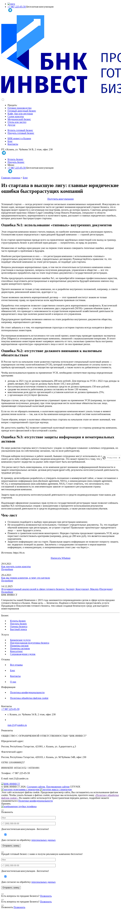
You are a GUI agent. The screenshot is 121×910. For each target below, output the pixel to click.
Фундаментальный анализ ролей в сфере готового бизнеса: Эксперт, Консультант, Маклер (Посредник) (56, 589)
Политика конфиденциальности (27, 692)
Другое (11, 125)
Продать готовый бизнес (21, 133)
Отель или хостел (17, 122)
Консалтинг (16, 651)
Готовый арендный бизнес (22, 110)
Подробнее (7, 569)
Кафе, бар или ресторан (20, 113)
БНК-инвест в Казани (19, 138)
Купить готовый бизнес (20, 130)
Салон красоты (16, 116)
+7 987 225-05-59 (17, 6)
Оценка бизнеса (18, 626)
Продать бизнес (16, 162)
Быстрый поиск (18, 629)
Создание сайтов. (36, 786)
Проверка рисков (19, 645)
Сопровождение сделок (22, 654)
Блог (10, 141)
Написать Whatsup (60, 558)
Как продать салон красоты (16, 566)
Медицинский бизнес (19, 119)
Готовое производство (20, 108)
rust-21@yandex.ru (17, 725)
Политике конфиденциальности (35, 800)
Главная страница (10, 177)
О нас (13, 681)
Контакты (13, 144)
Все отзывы (16, 664)
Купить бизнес (15, 159)
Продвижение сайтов (58, 786)
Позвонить (46, 896)
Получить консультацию (60, 199)
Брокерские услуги (20, 640)
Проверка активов (20, 648)
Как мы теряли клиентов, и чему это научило (25, 577)
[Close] (2, 810)
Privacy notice (112, 458)
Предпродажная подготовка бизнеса (29, 642)
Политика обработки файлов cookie (29, 698)
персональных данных (43, 840)
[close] (119, 457)
